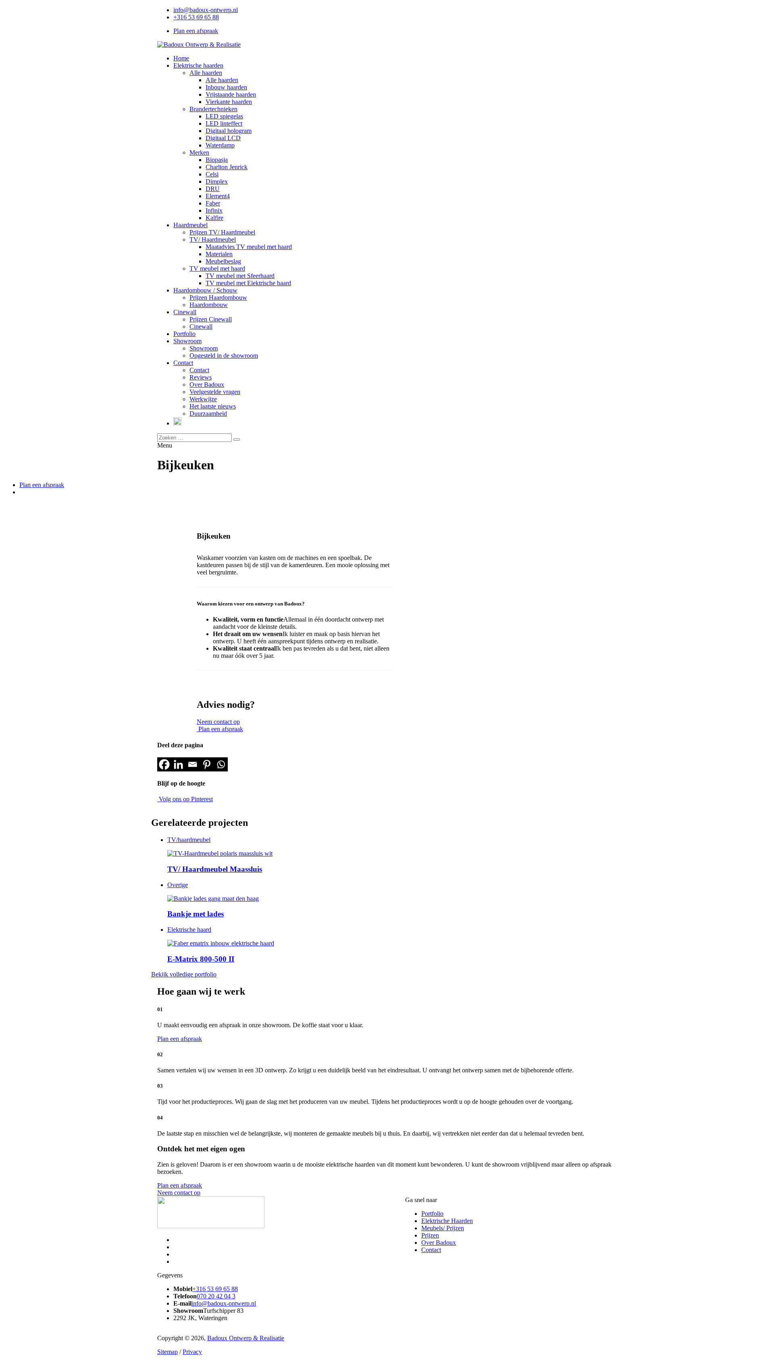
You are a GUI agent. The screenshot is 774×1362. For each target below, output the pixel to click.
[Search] (236, 439)
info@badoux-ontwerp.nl (205, 9)
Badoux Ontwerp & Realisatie (245, 1338)
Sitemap (167, 1351)
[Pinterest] (207, 764)
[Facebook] (164, 764)
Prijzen (430, 1235)
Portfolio (432, 1213)
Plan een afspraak (195, 30)
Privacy (192, 1351)
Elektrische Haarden (447, 1220)
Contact (431, 1249)
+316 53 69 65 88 (196, 17)
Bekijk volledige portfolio (183, 974)
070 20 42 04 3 (216, 1296)
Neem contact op (218, 721)
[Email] (192, 764)
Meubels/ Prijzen (442, 1228)
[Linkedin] (178, 764)
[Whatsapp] (221, 764)
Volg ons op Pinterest (185, 799)
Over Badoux (438, 1242)
